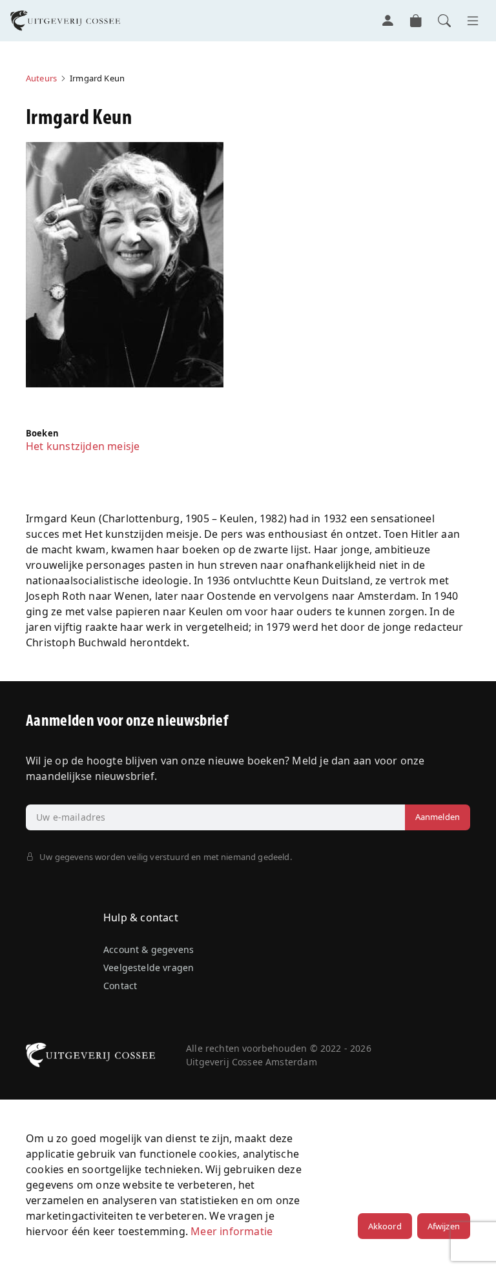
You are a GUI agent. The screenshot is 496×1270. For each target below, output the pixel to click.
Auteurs (41, 78)
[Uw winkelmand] (416, 20)
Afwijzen (444, 1226)
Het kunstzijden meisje (83, 446)
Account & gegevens (148, 949)
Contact (120, 985)
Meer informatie (232, 1231)
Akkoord (385, 1226)
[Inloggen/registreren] (387, 20)
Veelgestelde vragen (148, 967)
